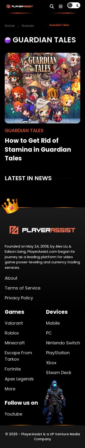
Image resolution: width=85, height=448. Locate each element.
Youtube (13, 414)
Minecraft (15, 343)
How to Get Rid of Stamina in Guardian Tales (38, 149)
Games (27, 25)
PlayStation (58, 353)
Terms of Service (22, 288)
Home (10, 25)
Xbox (51, 363)
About (11, 278)
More (10, 389)
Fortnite (13, 369)
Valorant (14, 323)
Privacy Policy (19, 298)
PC (49, 333)
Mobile (53, 323)
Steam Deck (58, 372)
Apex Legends (19, 379)
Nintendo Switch (63, 343)
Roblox (12, 333)
